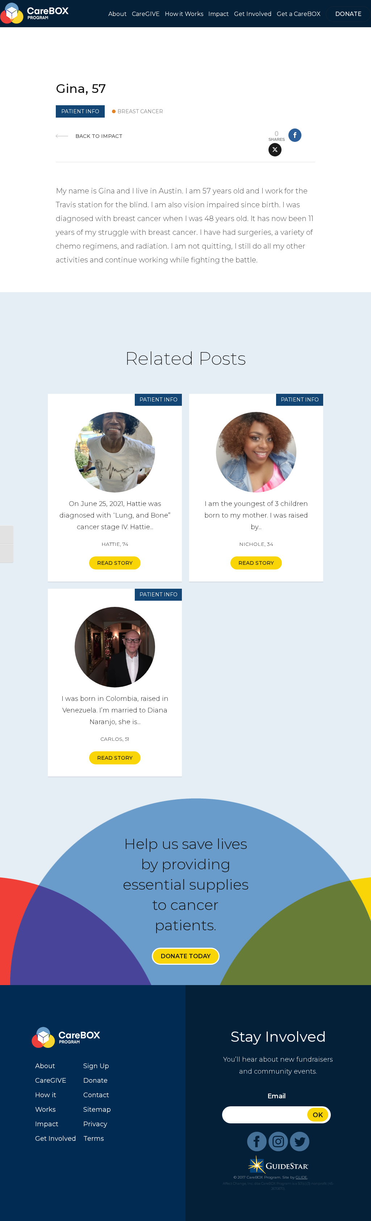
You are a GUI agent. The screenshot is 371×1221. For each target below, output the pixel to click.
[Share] (294, 135)
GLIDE (301, 1177)
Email (276, 1096)
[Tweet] (275, 149)
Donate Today (185, 956)
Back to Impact (98, 136)
